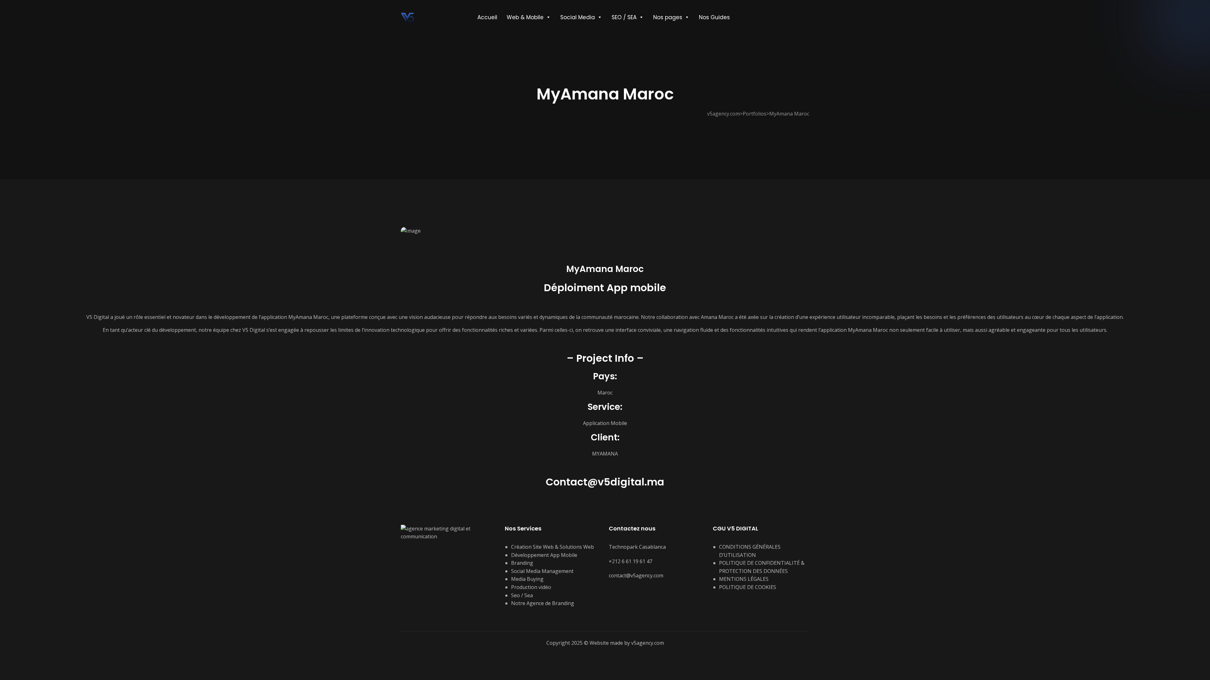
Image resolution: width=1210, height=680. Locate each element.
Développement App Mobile (544, 555)
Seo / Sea (522, 595)
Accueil (487, 17)
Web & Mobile (525, 17)
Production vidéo (531, 587)
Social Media (577, 17)
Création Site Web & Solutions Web (552, 546)
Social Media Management (542, 571)
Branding (522, 562)
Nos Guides (714, 17)
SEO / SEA (624, 17)
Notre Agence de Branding (542, 603)
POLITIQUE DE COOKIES (747, 587)
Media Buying (527, 578)
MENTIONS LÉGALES (744, 578)
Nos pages (667, 17)
